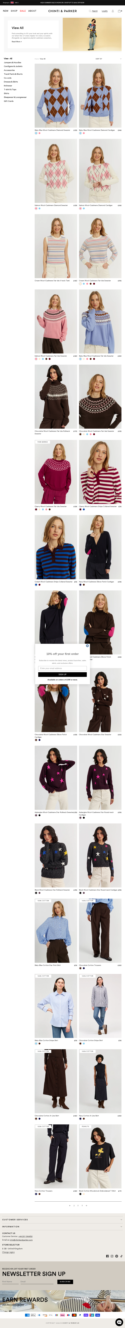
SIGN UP (62, 674)
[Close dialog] (87, 645)
